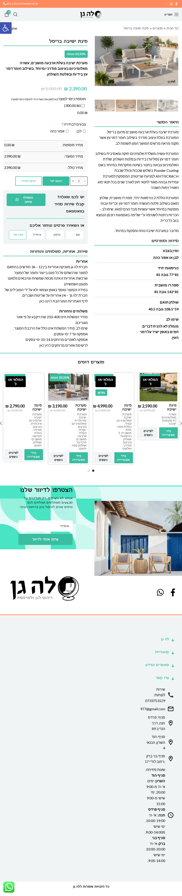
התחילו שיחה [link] (28, 200)
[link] (6, 28)
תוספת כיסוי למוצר (72, 99)
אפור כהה (57, 131)
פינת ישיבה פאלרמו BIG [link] (36, 411)
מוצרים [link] (158, 28)
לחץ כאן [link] (45, 345)
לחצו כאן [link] (45, 301)
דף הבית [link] (173, 28)
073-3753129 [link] (14, 3)
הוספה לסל (56, 181)
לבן (79, 131)
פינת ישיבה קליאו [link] (171, 409)
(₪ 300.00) (72, 105)
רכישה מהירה (29, 181)
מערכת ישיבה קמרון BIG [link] (81, 411)
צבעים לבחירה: (74, 124)
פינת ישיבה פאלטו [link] (126, 409)
